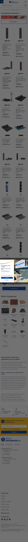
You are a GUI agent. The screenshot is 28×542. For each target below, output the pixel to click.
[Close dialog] (27, 260)
